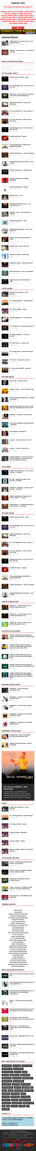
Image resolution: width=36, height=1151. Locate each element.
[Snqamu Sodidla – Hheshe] (5, 844)
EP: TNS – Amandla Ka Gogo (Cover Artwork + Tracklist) (20, 479)
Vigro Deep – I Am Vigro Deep (18, 381)
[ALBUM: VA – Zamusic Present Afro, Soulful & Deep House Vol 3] (5, 609)
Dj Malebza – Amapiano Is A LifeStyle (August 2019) (21, 723)
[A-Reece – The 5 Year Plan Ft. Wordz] (5, 443)
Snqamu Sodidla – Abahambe (18, 832)
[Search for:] (18, 67)
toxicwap (22, 1106)
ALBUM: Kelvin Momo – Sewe (18, 221)
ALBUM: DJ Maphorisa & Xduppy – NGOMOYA (19, 179)
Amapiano (5, 1075)
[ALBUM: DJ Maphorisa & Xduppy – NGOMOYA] (5, 182)
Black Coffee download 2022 (18, 940)
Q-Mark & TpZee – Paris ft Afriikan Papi (22, 389)
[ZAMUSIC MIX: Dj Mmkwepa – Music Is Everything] (5, 746)
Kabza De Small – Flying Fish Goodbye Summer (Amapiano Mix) (21, 871)
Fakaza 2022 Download (18, 944)
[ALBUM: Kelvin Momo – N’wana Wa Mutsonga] (5, 106)
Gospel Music (19, 1090)
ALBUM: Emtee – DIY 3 (16, 195)
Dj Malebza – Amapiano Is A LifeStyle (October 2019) (21, 697)
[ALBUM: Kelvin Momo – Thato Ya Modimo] (5, 156)
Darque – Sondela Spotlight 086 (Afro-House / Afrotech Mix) (21, 862)
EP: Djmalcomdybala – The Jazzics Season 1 (20, 335)
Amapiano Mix (17, 1078)
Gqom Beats (6, 1093)
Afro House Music (8, 1072)
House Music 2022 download (18, 962)
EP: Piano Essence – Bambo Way (19, 343)
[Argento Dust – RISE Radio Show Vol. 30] (5, 1039)
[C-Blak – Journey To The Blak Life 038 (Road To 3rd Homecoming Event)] (5, 890)
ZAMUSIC (24, 44)
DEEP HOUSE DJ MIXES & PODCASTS (13, 970)
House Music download (18, 959)
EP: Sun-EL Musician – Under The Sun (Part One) (21, 120)
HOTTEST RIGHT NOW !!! (10, 73)
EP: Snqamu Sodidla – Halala (18, 309)
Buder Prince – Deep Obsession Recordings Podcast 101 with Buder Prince (20, 1027)
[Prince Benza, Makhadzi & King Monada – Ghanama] (5, 426)
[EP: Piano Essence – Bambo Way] (5, 346)
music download (18, 934)
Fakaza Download (18, 942)
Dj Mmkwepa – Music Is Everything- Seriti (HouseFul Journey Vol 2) (20, 735)
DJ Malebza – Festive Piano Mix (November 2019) (19, 689)
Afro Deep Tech (7, 1065)
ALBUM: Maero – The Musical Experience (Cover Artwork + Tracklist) (22, 505)
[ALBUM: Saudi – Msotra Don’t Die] (5, 249)
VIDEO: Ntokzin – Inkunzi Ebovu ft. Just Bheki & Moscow (21, 41)
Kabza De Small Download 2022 (18, 914)
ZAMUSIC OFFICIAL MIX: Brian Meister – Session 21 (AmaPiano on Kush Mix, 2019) (22, 665)
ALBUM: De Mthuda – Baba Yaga (19, 254)
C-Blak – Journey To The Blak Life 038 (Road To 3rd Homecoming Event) (21, 888)
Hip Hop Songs (25, 1097)
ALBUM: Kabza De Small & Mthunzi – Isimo (20, 280)
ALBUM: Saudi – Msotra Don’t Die (19, 246)
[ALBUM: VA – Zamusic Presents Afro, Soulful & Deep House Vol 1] (5, 626)
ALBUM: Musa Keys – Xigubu (18, 136)
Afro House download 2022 (18, 949)
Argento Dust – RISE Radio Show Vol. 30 (21, 1036)
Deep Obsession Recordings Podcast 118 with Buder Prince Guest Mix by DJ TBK (22, 1009)
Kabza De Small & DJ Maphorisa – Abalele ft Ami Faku (22, 398)
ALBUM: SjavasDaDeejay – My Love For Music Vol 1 (21, 229)
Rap (8, 1106)
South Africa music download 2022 (18, 932)
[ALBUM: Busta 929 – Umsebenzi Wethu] (5, 266)
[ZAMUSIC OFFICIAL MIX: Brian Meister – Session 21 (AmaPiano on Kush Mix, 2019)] (5, 668)
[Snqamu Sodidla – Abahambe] (5, 836)
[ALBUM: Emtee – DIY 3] (5, 198)
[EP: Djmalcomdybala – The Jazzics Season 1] (5, 338)
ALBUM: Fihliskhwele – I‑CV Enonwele (21, 317)
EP (31, 1087)
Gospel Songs (29, 1090)
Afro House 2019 (26, 1065)
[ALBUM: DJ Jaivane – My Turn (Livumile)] (5, 274)
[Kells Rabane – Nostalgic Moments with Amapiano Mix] (5, 1056)
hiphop (23, 1093)
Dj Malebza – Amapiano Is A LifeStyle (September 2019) (21, 714)
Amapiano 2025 (7, 1078)
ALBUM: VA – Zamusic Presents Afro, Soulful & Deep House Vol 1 (21, 623)
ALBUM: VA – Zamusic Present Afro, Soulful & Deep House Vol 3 (20, 606)
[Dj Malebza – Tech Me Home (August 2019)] (5, 709)
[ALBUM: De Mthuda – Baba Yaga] (5, 258)
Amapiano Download (18, 919)
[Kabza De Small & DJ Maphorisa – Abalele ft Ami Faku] (5, 401)
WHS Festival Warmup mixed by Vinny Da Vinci (22, 974)
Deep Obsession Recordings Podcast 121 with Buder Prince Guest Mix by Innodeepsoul (22, 992)
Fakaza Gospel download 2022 (18, 953)
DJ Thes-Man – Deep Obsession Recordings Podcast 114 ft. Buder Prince (22, 1018)
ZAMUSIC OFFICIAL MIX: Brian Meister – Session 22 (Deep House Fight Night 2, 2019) (21, 656)
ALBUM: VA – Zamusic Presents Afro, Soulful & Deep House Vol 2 (21, 614)
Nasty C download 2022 (18, 923)
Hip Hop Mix (6, 1097)
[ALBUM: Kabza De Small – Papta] (5, 80)
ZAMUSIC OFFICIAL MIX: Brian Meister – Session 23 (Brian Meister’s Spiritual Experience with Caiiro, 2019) (21, 646)
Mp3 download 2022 (18, 929)
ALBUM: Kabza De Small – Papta (19, 77)
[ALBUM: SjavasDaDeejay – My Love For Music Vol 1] (5, 232)
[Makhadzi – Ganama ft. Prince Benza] (5, 418)
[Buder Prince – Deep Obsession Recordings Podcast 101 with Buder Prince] (5, 1029)
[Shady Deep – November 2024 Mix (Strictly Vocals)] (5, 882)
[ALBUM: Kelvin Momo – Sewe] (5, 224)
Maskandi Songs (28, 1103)
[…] (30, 797)
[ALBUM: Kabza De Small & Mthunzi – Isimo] (5, 283)
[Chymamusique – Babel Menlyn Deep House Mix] (5, 899)
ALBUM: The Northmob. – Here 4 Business (19, 293)
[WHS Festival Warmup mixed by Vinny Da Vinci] (5, 977)
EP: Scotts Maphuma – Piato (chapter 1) (22, 111)
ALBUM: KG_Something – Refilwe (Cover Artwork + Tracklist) (21, 488)
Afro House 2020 (7, 1069)
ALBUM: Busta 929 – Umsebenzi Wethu (21, 263)
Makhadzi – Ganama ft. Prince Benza (21, 414)
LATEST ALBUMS (7, 288)
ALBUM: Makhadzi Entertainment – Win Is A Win (21, 162)
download (26, 1087)
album (25, 1072)
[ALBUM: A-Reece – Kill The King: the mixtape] (5, 215)
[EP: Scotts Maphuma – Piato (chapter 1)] (5, 114)
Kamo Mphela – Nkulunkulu (18, 431)
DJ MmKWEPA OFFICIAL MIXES (11, 731)
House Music (6, 1100)
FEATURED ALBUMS (8, 513)
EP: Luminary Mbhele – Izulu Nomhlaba (21, 301)
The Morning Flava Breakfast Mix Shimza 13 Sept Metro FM (22, 983)
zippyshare (6, 1109)
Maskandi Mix (6, 1103)
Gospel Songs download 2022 (18, 951)
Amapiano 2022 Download (18, 916)
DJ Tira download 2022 (18, 938)
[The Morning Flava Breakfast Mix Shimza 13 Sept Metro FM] (5, 985)
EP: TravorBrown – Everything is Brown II (22, 326)
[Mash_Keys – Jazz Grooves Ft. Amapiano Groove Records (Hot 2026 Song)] (5, 97)
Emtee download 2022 (18, 936)
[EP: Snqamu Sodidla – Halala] (5, 312)
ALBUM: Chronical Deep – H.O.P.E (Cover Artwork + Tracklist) (21, 471)
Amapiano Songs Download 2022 (18, 918)
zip (28, 1106)
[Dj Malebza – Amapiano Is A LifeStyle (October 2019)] (5, 700)
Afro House (16, 1065)
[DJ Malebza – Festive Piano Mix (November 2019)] (5, 692)
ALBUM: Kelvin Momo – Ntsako (19, 187)
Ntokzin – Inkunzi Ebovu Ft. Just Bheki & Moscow (22, 51)
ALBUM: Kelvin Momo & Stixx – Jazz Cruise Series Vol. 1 (20, 204)
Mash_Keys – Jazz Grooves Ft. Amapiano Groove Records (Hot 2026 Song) (22, 94)
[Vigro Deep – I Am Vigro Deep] (5, 384)
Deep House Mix (25, 1084)
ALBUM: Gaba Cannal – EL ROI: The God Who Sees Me (21, 128)
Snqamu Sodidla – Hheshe (17, 841)
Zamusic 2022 (18, 910)
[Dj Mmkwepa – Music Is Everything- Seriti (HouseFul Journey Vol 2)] (5, 738)
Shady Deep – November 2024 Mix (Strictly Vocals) (20, 879)
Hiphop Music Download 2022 (18, 947)
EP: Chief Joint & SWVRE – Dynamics (20, 368)
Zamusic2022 (18, 912)
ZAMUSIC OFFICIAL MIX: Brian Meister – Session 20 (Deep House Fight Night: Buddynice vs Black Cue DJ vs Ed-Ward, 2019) (21, 675)
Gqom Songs (15, 1093)
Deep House (16, 1084)
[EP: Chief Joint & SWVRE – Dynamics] (5, 371)
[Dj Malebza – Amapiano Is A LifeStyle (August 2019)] (5, 725)
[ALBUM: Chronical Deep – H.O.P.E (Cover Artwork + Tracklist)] (5, 474)
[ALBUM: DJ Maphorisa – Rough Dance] (5, 173)
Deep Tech (17, 1087)
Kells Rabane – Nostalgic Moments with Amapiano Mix (22, 1053)
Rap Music (14, 1106)
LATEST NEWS (6, 467)
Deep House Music (7, 1087)
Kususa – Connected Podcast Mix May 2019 (21, 1001)
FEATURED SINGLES (8, 377)
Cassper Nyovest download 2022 (18, 925)
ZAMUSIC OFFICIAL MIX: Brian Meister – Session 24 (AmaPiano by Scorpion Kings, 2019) (22, 636)
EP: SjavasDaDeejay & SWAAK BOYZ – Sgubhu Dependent (21, 145)
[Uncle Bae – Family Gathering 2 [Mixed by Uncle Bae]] (5, 1047)
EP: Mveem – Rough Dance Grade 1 (20, 360)
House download (18, 957)
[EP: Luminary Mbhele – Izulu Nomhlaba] (5, 304)
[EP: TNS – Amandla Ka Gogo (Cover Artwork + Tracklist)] (5, 482)
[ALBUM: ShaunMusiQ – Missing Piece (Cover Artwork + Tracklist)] (5, 499)
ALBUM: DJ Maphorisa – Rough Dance (21, 170)
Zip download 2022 (18, 931)
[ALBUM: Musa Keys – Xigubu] (5, 139)
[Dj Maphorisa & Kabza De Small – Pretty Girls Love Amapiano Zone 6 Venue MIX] (5, 409)
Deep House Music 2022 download (18, 964)
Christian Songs (18, 1081)
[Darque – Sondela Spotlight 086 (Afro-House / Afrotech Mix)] (5, 865)
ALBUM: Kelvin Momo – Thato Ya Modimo (22, 153)
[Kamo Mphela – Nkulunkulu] (5, 435)
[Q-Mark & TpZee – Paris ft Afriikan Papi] (5, 392)
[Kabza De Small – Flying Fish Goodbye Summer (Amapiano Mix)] (5, 873)
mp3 (4, 1106)
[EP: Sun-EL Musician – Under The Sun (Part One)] (5, 122)
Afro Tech (18, 1072)
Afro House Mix (18, 1069)
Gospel (11, 1090)
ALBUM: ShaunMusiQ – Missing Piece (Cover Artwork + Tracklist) (21, 496)
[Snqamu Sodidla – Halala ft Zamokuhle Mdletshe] (5, 852)
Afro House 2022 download (18, 961)
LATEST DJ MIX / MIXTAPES (10, 858)
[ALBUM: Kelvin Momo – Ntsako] (5, 190)
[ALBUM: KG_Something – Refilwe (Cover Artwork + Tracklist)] (5, 491)
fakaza (4, 1090)
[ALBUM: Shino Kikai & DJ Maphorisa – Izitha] (5, 241)
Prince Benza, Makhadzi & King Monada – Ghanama (21, 423)
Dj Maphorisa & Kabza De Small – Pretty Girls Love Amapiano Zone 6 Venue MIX (21, 406)
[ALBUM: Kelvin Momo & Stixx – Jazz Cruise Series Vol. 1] (5, 207)
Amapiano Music (27, 1078)
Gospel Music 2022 (18, 955)
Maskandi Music (16, 1103)
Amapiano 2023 (25, 1075)
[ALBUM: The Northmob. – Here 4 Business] (5, 295)
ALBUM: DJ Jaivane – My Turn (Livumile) (21, 271)
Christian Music (7, 1081)
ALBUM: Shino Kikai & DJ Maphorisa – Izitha (21, 238)
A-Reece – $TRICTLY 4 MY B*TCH (19, 448)
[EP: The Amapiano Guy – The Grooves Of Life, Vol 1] (5, 89)
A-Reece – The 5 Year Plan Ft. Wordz (20, 440)
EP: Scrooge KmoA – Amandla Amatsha (21, 351)
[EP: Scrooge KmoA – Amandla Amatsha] (5, 355)
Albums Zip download (18, 966)
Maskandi (14, 1100)
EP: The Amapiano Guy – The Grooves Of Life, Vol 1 (22, 86)
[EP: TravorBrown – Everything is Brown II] (5, 329)
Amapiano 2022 (14, 1075)
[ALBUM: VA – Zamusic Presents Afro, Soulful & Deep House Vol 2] (5, 617)
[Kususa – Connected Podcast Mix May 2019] (5, 1004)
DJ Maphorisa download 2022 (18, 946)
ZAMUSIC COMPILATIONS (10, 602)
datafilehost (6, 1084)
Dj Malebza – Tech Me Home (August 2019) (21, 706)
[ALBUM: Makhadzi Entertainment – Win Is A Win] (5, 165)
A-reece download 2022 (18, 921)
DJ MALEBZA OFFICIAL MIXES (11, 684)
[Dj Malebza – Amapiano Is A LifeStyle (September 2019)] (5, 717)
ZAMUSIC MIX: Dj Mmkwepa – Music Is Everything (21, 744)
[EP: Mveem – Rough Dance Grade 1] (5, 363)
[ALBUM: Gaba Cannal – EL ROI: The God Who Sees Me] (5, 131)
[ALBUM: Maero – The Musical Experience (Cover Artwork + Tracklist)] (5, 508)
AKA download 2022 (18, 927)
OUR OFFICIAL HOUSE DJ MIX (11, 631)
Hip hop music (15, 1097)
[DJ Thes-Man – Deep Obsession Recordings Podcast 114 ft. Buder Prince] (5, 1021)
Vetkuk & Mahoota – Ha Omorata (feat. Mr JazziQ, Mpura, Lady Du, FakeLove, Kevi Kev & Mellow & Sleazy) (22, 458)
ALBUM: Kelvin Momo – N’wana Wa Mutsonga (20, 103)
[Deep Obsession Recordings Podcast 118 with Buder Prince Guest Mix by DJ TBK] (5, 1012)
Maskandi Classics (25, 1100)
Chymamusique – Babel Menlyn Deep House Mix (21, 896)
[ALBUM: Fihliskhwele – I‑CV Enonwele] (5, 321)
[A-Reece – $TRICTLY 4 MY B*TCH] (5, 451)
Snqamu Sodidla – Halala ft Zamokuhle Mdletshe (21, 850)
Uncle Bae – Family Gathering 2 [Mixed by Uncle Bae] (22, 1045)
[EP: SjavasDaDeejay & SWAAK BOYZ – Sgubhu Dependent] (5, 148)
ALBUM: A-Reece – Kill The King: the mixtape (20, 213)
